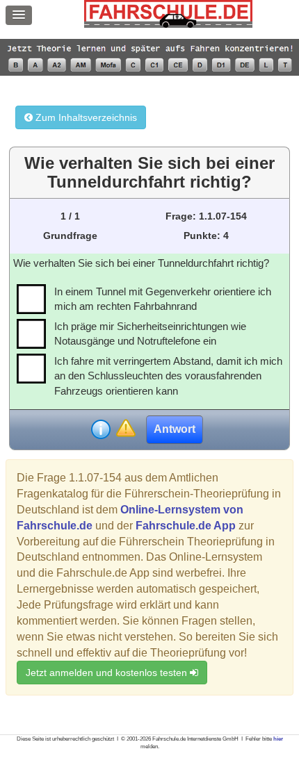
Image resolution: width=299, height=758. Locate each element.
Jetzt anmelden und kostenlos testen (108, 672)
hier (278, 739)
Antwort (174, 429)
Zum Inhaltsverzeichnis (85, 117)
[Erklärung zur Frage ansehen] (101, 429)
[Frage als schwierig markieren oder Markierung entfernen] (125, 429)
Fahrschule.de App (186, 526)
